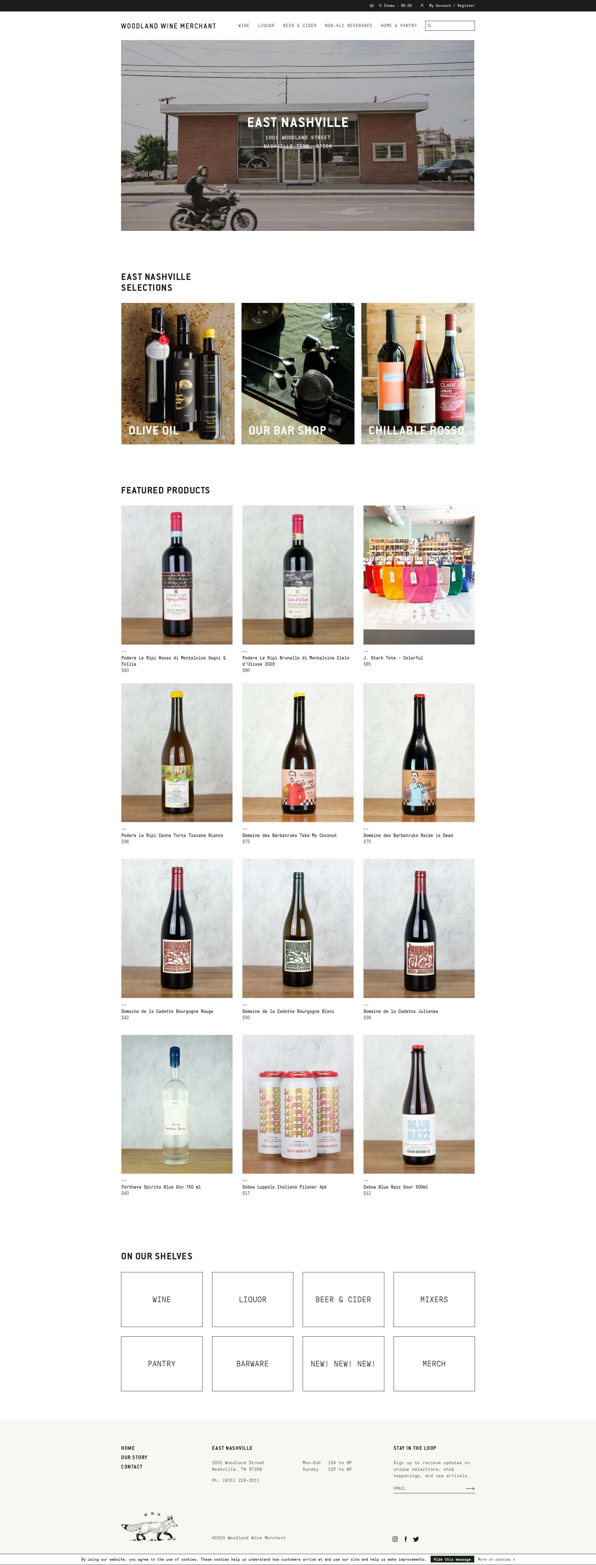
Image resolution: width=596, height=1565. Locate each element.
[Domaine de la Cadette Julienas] (419, 928)
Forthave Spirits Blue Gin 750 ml (161, 1187)
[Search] (429, 26)
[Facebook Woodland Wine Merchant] (405, 1539)
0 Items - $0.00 (395, 5)
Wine (244, 25)
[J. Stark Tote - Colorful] (419, 575)
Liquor (266, 25)
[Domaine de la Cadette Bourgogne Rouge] (177, 928)
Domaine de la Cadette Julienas (400, 1011)
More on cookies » (496, 1559)
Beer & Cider (300, 25)
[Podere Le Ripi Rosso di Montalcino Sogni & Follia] (177, 575)
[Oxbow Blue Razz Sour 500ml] (419, 1104)
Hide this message (452, 1559)
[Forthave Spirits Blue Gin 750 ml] (177, 1104)
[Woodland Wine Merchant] (171, 26)
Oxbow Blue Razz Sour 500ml (395, 1187)
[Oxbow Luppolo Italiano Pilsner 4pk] (298, 1104)
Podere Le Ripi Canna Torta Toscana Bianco (172, 835)
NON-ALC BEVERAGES (348, 25)
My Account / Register (451, 5)
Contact (132, 1467)
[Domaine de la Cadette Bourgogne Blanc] (298, 928)
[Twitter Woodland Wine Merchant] (416, 1539)
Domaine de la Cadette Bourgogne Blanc (288, 1011)
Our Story (134, 1458)
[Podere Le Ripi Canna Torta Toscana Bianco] (177, 752)
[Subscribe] (470, 1489)
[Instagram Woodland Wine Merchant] (395, 1539)
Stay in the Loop (415, 1448)
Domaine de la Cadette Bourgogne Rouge (167, 1011)
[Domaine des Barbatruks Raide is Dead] (419, 752)
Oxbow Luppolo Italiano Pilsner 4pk (284, 1187)
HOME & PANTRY (399, 25)
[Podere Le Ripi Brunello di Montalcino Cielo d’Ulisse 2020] (298, 575)
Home (128, 1448)
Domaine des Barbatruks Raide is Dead (408, 835)
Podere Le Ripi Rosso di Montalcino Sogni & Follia (173, 661)
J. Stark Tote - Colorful (393, 657)
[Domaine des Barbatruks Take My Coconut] (298, 752)
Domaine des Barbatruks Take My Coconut (289, 835)
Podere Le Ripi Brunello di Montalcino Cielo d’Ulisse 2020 (295, 661)
